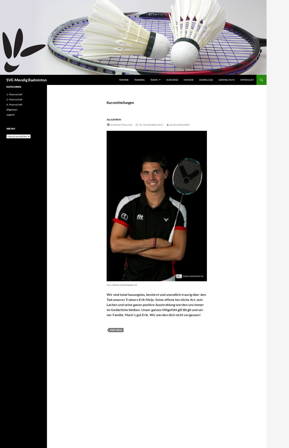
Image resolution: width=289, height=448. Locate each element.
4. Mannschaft (14, 104)
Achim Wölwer (179, 124)
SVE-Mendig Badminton (26, 80)
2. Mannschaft (14, 99)
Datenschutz (227, 79)
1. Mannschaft (14, 94)
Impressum (247, 79)
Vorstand (172, 79)
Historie (189, 79)
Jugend (10, 114)
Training (139, 79)
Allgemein (114, 119)
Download (206, 79)
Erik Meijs (116, 330)
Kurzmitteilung (121, 124)
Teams (154, 79)
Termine (124, 79)
